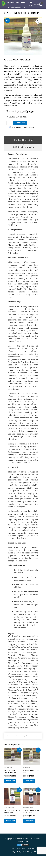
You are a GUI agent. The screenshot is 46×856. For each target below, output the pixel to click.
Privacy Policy (21, 848)
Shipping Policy (16, 852)
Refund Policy (27, 852)
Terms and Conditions (34, 848)
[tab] (23, 140)
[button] (31, 3)
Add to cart (20, 123)
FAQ (13, 848)
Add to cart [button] (10, 781)
